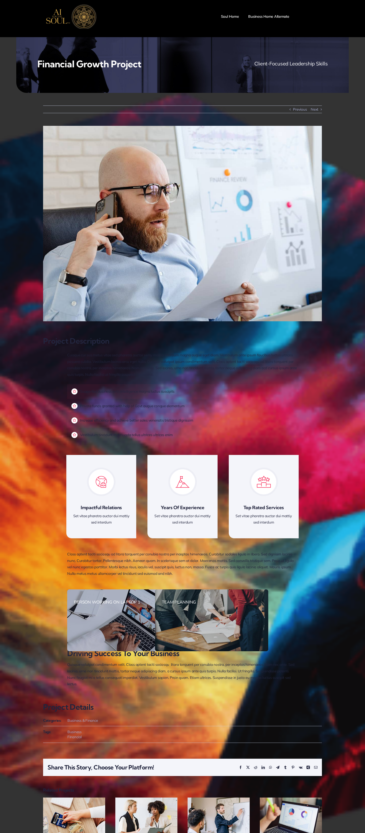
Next (314, 109)
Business (74, 732)
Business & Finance (82, 720)
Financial (74, 737)
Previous (300, 109)
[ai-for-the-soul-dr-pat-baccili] (70, 6)
